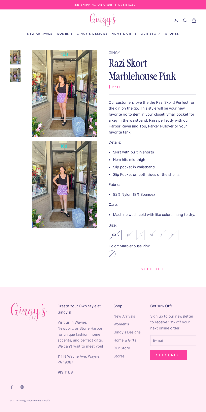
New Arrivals (40, 33)
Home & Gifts (124, 33)
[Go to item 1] (15, 57)
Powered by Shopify (39, 400)
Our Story (151, 33)
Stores (172, 33)
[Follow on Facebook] (12, 387)
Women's (65, 33)
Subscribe (168, 355)
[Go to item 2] (15, 75)
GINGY (114, 53)
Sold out (152, 269)
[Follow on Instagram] (22, 387)
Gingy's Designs (92, 33)
